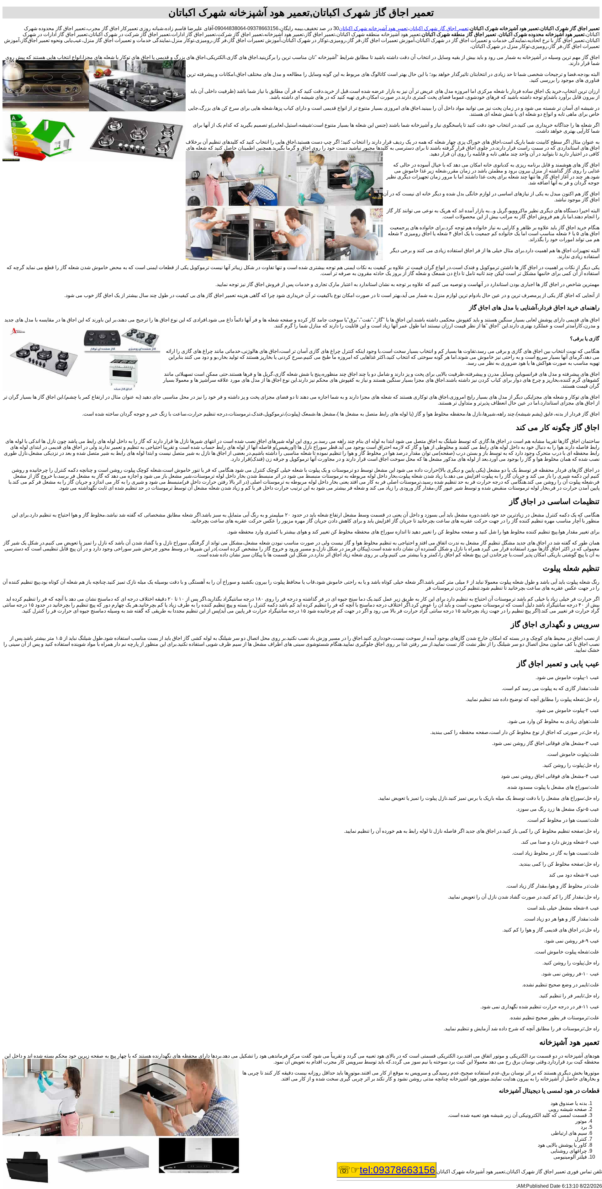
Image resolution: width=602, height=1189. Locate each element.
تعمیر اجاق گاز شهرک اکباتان (438, 28)
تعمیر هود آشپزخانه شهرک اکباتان (373, 28)
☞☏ (386, 1170)
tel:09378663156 (397, 1170)
